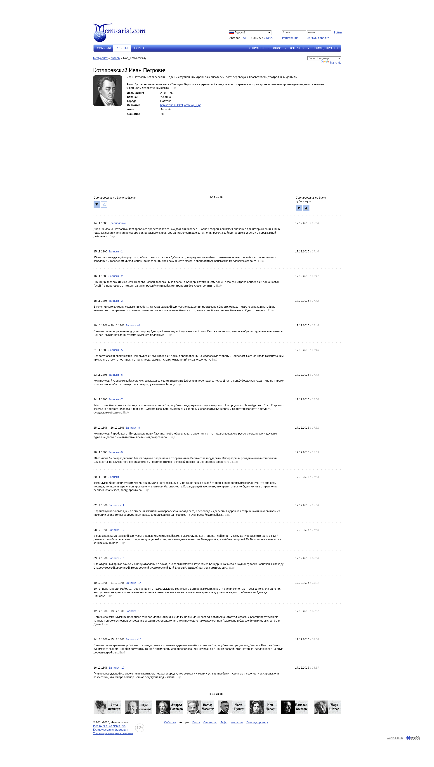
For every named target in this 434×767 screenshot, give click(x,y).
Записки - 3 (115, 300)
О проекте (257, 48)
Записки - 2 (115, 276)
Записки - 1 (115, 251)
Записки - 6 (115, 374)
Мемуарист (100, 58)
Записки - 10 (116, 477)
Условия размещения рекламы (113, 733)
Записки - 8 (133, 427)
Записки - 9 (115, 452)
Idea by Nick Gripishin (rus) (109, 726)
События (104, 48)
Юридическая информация (110, 729)
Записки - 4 (133, 325)
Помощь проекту (326, 48)
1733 (244, 38)
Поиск (139, 48)
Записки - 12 (117, 530)
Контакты (297, 48)
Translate (335, 62)
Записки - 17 (117, 667)
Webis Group (395, 738)
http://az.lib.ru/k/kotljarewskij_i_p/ (180, 105)
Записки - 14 (134, 582)
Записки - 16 (134, 639)
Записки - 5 (115, 350)
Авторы (115, 58)
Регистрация (290, 38)
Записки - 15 (134, 611)
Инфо (277, 48)
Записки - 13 (117, 558)
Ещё (174, 88)
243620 (269, 38)
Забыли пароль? (318, 38)
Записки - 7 (115, 399)
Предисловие (117, 223)
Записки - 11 (116, 505)
